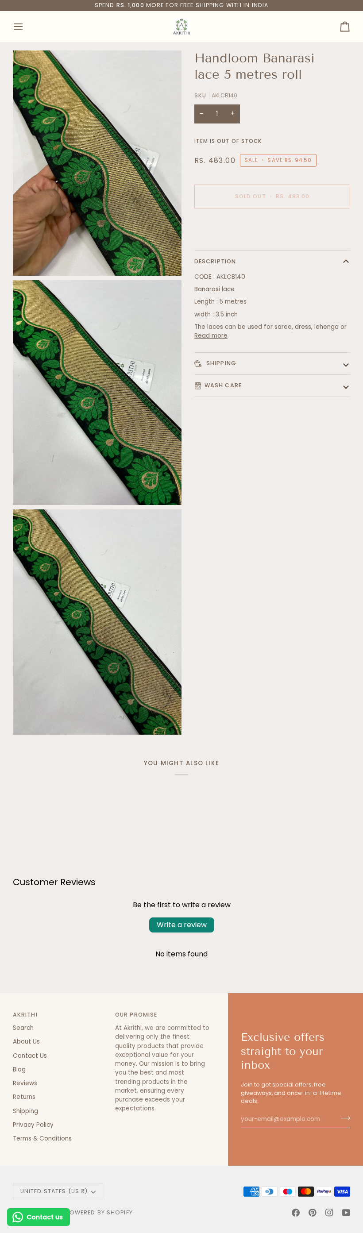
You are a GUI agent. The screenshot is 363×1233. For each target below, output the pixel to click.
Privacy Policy (33, 1125)
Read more (211, 335)
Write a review (182, 925)
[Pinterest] (313, 1213)
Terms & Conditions (42, 1138)
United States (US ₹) (54, 1191)
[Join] (343, 1118)
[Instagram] (329, 1213)
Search (23, 1028)
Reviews (25, 1083)
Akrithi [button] (25, 1014)
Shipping (220, 363)
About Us (26, 1041)
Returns (24, 1097)
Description (215, 261)
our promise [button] (136, 1014)
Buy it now (272, 227)
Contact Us (30, 1056)
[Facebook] (296, 1213)
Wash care (223, 385)
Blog (19, 1069)
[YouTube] (346, 1213)
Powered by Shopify (99, 1212)
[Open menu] (26, 26)
